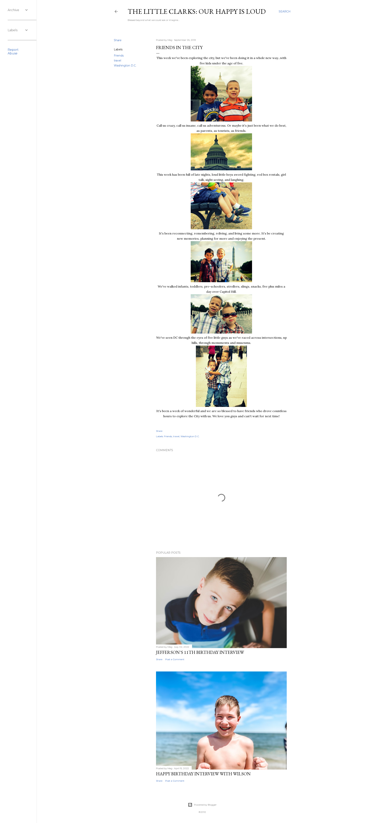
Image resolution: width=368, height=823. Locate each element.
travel (117, 60)
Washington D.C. (125, 65)
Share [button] (118, 40)
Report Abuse (13, 51)
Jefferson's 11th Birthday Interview (200, 652)
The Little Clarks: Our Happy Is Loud (197, 11)
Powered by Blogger (205, 804)
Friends (119, 55)
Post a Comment (174, 659)
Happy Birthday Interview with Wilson (203, 774)
